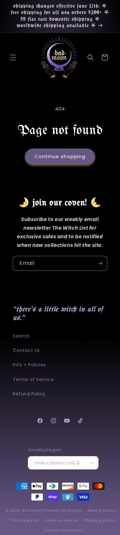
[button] (13, 57)
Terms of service (61, 520)
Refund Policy (29, 394)
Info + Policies (29, 365)
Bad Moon (32, 510)
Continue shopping (60, 156)
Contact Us (26, 350)
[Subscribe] (100, 263)
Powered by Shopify (62, 510)
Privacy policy (25, 520)
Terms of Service (33, 379)
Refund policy (101, 510)
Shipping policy (99, 520)
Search (21, 336)
